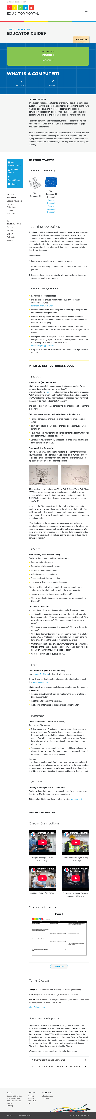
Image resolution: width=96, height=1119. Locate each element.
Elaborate (11, 237)
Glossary (10, 1106)
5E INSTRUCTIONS (14, 222)
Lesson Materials (14, 201)
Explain (10, 234)
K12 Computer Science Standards (48, 1060)
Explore (10, 230)
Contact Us (32, 1101)
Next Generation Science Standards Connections (56, 1066)
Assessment (76, 799)
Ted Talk (49, 392)
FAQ (29, 1103)
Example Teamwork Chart (42, 306)
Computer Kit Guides (14, 1096)
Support (14, 184)
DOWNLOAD (60, 967)
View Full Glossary (37, 1007)
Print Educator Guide (14, 164)
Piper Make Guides (13, 1098)
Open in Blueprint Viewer (51, 203)
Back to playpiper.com (17, 2)
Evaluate (10, 240)
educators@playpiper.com (42, 345)
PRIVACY (10, 1115)
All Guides (80, 40)
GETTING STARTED (11, 196)
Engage (10, 227)
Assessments (14, 178)
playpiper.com (47, 1096)
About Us (45, 1098)
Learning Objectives (11, 205)
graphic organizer (40, 682)
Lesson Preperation (12, 212)
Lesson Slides (13, 171)
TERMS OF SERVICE (24, 1115)
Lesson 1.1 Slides (41, 674)
